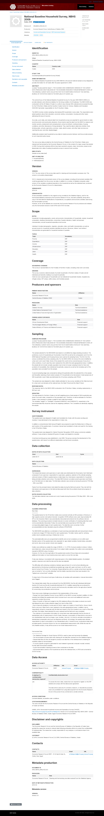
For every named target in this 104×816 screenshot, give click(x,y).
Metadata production (18, 85)
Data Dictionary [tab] (28, 42)
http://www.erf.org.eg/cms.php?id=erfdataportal (46, 711)
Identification (15, 47)
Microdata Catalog (47, 5)
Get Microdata (39, 22)
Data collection (16, 69)
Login (90, 1)
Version (14, 50)
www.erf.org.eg (66, 668)
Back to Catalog (16, 804)
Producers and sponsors (19, 60)
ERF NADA (13, 813)
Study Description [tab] (16, 42)
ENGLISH (96, 1)
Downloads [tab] (38, 42)
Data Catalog (82, 6)
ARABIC (101, 1)
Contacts (14, 82)
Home (11, 12)
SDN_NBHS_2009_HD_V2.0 (30, 12)
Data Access (15, 76)
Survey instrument (17, 66)
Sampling (14, 63)
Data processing (16, 73)
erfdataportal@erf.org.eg (81, 668)
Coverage (15, 56)
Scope (14, 53)
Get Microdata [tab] (48, 42)
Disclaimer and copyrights (19, 79)
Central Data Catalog (18, 12)
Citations (91, 6)
